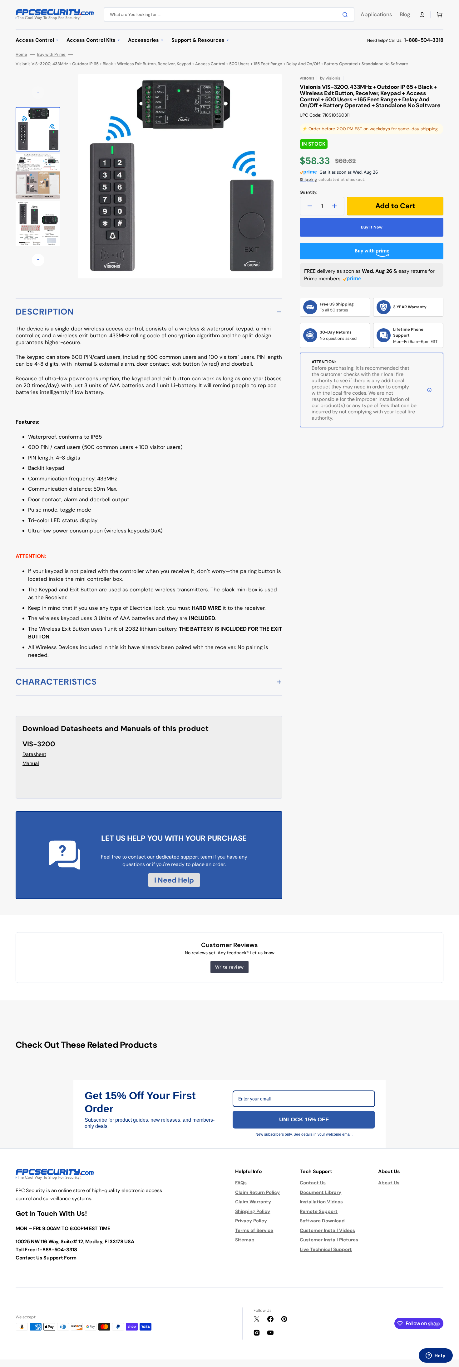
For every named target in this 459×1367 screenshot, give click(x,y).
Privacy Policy (251, 1221)
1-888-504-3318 (423, 40)
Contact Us (313, 1183)
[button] (422, 15)
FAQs (241, 1183)
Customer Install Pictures (329, 1240)
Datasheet (34, 754)
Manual (30, 763)
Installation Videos (321, 1202)
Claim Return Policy (257, 1192)
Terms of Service (254, 1230)
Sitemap (244, 1240)
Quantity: (308, 192)
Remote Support (319, 1211)
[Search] (346, 15)
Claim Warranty (253, 1202)
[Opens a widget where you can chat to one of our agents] (435, 1356)
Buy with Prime (51, 54)
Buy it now (372, 227)
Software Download (322, 1221)
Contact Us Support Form (46, 1257)
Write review (229, 967)
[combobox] (229, 14)
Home (21, 54)
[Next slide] (38, 260)
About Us (388, 1183)
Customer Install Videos (327, 1230)
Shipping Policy (252, 1211)
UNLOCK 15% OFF (304, 1119)
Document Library (320, 1192)
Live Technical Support (326, 1249)
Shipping (308, 179)
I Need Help (174, 880)
